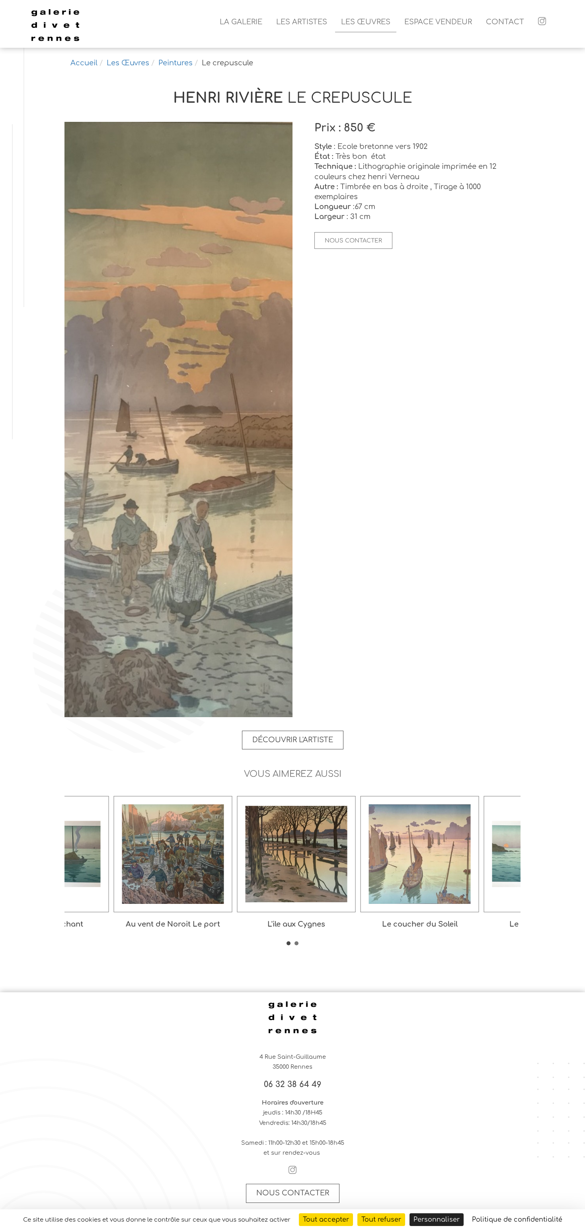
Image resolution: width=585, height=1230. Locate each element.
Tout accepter (326, 1219)
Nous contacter (353, 240)
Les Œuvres (365, 22)
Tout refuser (381, 1219)
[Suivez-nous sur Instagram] (542, 22)
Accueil (84, 63)
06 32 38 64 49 (293, 1084)
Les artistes (301, 22)
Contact (505, 22)
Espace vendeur (438, 22)
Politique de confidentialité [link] (517, 1219)
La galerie (241, 22)
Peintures (175, 63)
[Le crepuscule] (178, 420)
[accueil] (55, 40)
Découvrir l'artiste (292, 740)
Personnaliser (436, 1219)
